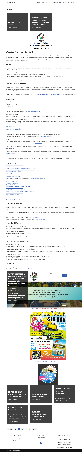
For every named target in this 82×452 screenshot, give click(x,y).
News (64, 2)
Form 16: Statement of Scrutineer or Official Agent (16, 189)
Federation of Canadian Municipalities (14, 174)
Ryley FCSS (45, 2)
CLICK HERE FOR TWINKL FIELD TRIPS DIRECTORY (48, 361)
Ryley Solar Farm (71, 2)
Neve (8, 450)
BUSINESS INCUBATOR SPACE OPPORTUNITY (40, 414)
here (12, 148)
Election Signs (9, 173)
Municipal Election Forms (11, 184)
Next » (34, 429)
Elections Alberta (35, 217)
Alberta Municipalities (10, 153)
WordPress (17, 450)
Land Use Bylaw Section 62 (39, 178)
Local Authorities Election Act (34, 111)
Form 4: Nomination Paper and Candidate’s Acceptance (18, 186)
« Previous (10, 429)
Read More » (15, 421)
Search (51, 273)
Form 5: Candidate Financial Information (14, 188)
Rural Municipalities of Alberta (12, 154)
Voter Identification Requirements (41, 219)
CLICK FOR (48, 308)
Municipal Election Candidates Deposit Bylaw (15, 199)
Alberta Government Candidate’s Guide (14, 165)
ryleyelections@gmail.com (46, 136)
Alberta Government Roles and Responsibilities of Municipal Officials (20, 168)
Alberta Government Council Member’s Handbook (16, 166)
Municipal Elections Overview (12, 179)
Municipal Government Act (11, 181)
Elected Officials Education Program (13, 176)
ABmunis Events (38, 143)
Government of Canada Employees (13, 171)
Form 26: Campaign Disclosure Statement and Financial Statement (20, 191)
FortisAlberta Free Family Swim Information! (62, 391)
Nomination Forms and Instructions (13, 129)
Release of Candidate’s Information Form (14, 193)
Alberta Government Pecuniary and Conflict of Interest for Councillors (20, 170)
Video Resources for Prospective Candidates (15, 160)
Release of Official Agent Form (12, 194)
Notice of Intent (9, 126)
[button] (40, 2)
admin (10, 27)
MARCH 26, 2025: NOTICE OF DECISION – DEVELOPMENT (17, 394)
